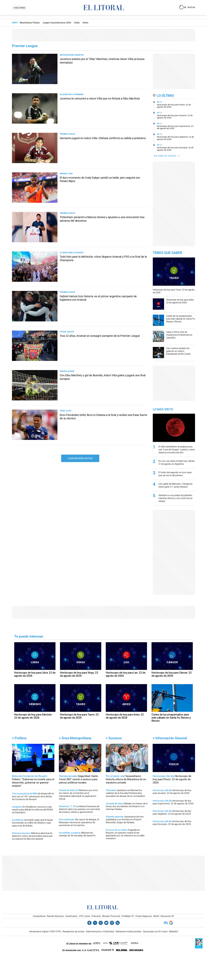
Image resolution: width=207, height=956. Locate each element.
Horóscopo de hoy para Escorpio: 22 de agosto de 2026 (175, 147)
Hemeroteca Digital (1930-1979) (45, 931)
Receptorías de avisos (73, 931)
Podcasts (96, 916)
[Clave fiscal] (198, 947)
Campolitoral (39, 916)
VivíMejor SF (128, 916)
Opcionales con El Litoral (155, 931)
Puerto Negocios (143, 916)
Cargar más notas (80, 458)
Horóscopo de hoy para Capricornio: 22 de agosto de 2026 (175, 126)
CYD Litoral (84, 916)
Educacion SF (167, 916)
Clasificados (71, 916)
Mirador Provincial (111, 916)
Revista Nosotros (55, 916)
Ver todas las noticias (165, 155)
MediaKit (173, 931)
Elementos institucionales (128, 931)
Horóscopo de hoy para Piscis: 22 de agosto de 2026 (174, 104)
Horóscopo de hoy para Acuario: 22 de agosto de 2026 (175, 115)
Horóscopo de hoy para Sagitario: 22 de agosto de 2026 (175, 136)
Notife (156, 916)
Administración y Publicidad (100, 931)
